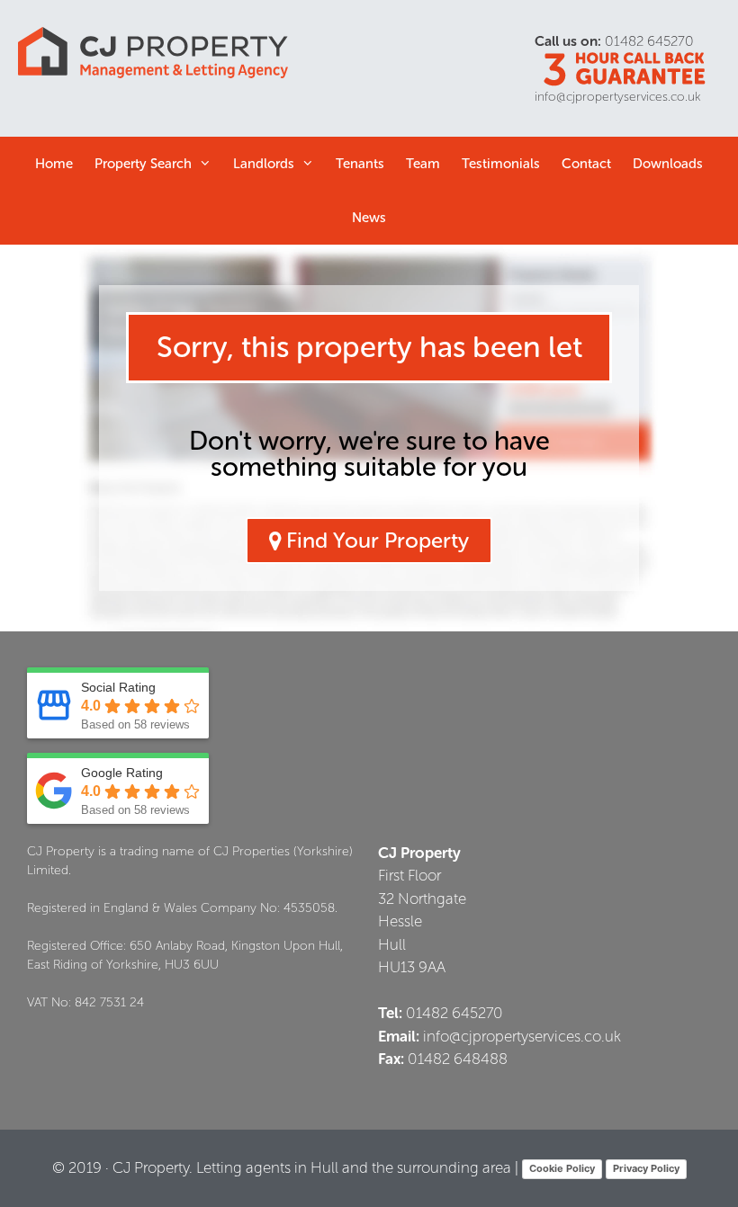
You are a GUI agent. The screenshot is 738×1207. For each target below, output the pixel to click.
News (369, 218)
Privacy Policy (646, 1168)
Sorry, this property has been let (369, 347)
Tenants (360, 164)
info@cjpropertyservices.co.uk (618, 96)
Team (423, 164)
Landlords (263, 164)
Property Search (143, 164)
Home (54, 164)
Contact (586, 164)
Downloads (668, 164)
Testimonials (501, 164)
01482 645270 (649, 40)
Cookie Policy (562, 1168)
